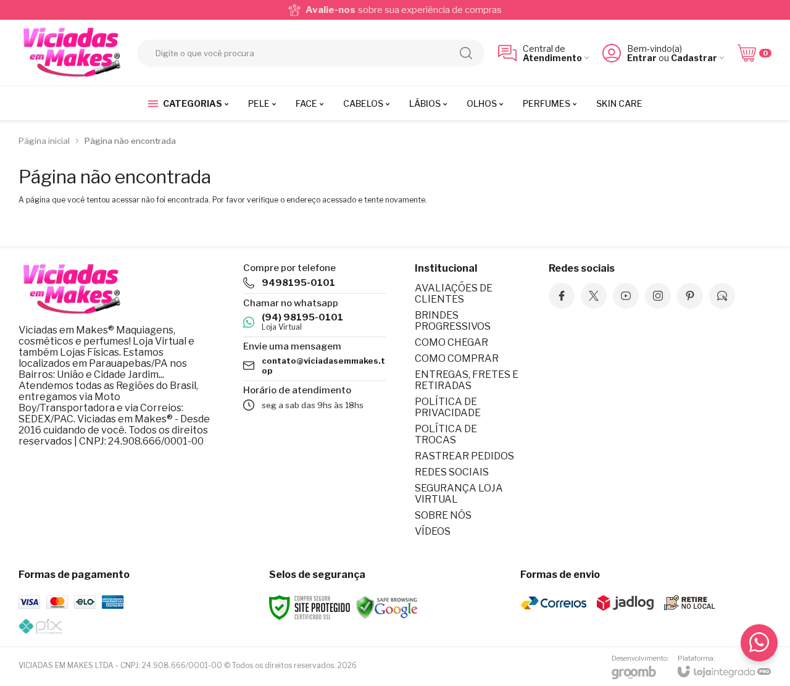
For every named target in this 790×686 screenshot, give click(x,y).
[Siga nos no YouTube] (626, 296)
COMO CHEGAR (451, 342)
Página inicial (44, 141)
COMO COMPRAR (457, 358)
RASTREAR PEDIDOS (464, 456)
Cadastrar (694, 57)
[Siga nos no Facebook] (562, 296)
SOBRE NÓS (443, 515)
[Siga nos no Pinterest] (690, 296)
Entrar (642, 57)
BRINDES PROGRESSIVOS (453, 320)
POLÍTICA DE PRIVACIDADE (448, 407)
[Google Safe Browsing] (387, 606)
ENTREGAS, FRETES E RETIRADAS (466, 380)
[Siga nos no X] (594, 296)
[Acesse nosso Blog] (722, 296)
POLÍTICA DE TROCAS (446, 434)
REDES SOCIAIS (452, 472)
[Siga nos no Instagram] (658, 296)
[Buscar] (466, 53)
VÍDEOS (433, 531)
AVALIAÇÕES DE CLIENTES (454, 293)
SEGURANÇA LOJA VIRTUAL (459, 493)
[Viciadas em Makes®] (71, 52)
